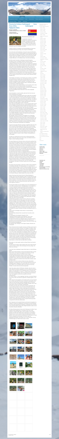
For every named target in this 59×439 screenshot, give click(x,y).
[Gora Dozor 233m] (28, 372)
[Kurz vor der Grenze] (13, 325)
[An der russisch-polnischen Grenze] (20, 326)
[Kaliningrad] (28, 325)
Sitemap (15, 434)
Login (50, 434)
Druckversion (11, 434)
